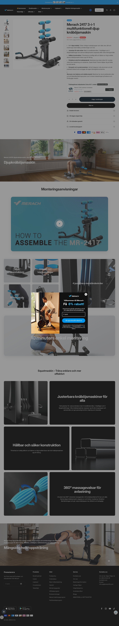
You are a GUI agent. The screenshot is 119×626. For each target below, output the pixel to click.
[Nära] (86, 294)
